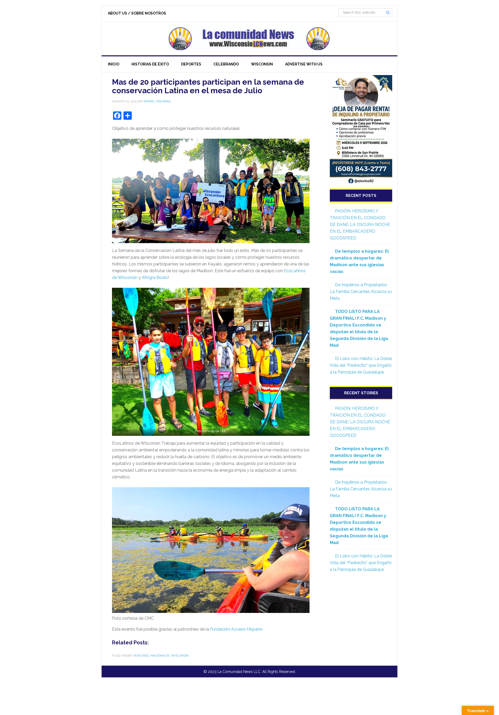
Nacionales (160, 655)
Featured (141, 655)
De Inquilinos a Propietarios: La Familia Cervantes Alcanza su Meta (361, 291)
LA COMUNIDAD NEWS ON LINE (249, 38)
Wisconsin (180, 655)
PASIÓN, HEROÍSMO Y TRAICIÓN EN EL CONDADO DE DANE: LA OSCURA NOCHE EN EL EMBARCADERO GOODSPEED (360, 224)
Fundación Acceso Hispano (236, 629)
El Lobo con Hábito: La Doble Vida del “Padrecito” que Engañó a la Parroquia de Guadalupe (361, 365)
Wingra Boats (155, 277)
